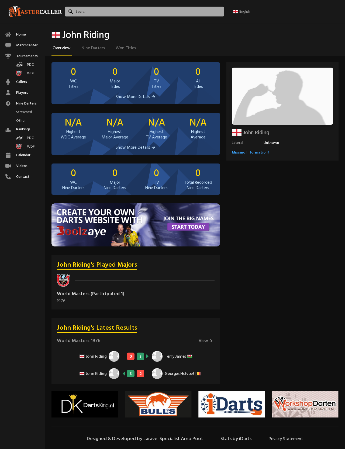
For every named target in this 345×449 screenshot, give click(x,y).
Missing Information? (250, 152)
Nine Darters (93, 47)
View (203, 340)
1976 (61, 300)
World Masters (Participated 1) (90, 294)
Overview (62, 47)
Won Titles (126, 47)
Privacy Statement (286, 438)
